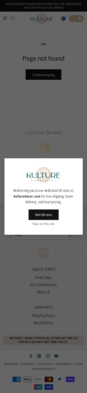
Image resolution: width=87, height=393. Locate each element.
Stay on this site (43, 224)
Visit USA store (43, 214)
